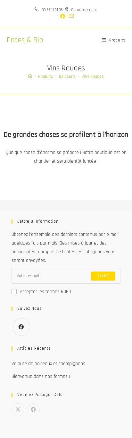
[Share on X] (18, 409)
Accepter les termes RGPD (45, 292)
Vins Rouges (93, 76)
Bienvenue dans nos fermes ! (41, 376)
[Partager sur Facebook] (33, 409)
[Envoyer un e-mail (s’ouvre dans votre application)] (70, 16)
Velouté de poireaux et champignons (48, 364)
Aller (103, 275)
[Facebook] (21, 327)
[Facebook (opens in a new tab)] (62, 17)
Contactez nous (84, 9)
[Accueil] (30, 76)
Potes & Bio (25, 40)
